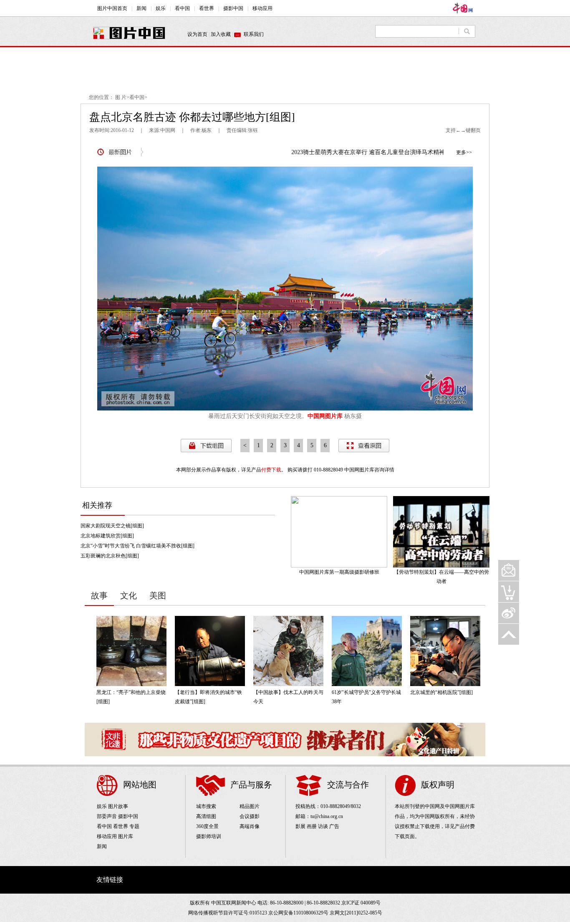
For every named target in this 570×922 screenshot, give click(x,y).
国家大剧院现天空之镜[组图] (112, 526)
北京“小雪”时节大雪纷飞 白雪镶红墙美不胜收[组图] (137, 546)
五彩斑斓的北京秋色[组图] (110, 556)
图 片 (120, 97)
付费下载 (271, 470)
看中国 (136, 97)
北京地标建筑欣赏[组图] (107, 536)
